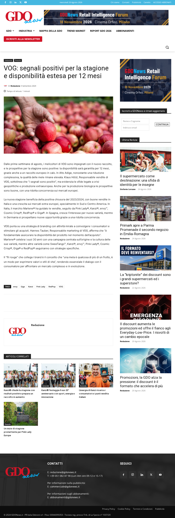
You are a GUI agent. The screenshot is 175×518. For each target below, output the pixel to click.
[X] (20, 2)
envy (15, 286)
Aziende (8, 386)
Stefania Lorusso (128, 189)
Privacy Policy (108, 508)
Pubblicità (159, 508)
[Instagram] (10, 2)
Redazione (15, 86)
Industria (8, 60)
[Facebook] (5, 2)
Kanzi (30, 286)
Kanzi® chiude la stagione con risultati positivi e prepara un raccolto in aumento (19, 393)
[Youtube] (25, 2)
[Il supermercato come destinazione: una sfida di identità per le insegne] (145, 159)
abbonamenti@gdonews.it (65, 497)
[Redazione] (6, 86)
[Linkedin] (15, 2)
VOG (61, 286)
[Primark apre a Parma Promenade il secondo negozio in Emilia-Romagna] (145, 208)
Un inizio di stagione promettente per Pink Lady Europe (17, 432)
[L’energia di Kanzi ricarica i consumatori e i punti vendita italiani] (96, 375)
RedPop (52, 286)
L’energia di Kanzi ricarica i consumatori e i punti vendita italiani (94, 393)
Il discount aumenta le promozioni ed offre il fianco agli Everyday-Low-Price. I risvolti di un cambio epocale (145, 330)
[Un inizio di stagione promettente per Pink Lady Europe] (21, 414)
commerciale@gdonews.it (64, 486)
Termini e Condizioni (142, 508)
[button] (167, 47)
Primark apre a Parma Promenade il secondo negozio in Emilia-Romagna (144, 229)
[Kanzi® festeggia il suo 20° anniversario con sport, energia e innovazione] (58, 375)
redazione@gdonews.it (63, 472)
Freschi (18, 60)
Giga (23, 286)
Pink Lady (40, 286)
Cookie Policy (124, 508)
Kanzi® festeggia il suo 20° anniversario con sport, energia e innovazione (58, 393)
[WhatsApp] (109, 90)
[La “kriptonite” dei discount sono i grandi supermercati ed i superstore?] (145, 257)
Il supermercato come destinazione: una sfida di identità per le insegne (140, 180)
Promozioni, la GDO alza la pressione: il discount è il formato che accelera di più (141, 381)
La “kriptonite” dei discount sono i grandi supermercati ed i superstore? (145, 279)
